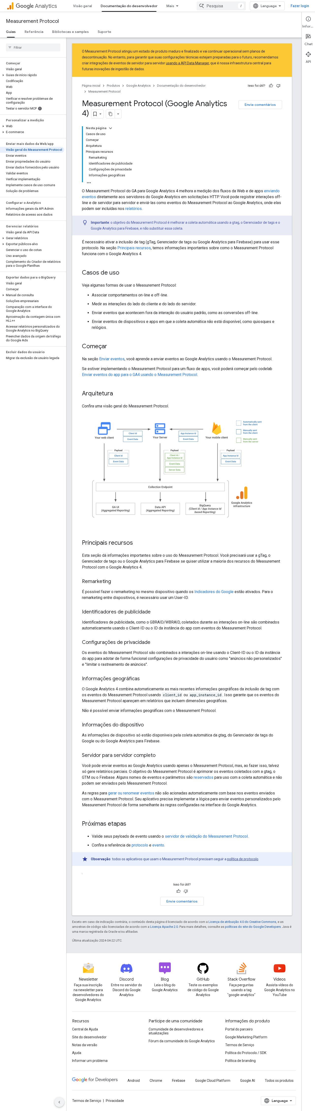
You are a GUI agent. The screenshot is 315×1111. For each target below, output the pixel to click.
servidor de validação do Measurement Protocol (206, 836)
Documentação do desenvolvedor (129, 6)
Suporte (104, 31)
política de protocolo (242, 859)
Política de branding (240, 1061)
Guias (11, 31)
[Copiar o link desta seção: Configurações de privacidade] (155, 643)
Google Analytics (138, 85)
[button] (32, 75)
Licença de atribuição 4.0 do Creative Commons (242, 922)
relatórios (133, 208)
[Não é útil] (278, 85)
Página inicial (91, 85)
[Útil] (271, 85)
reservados (203, 777)
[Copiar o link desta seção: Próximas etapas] (131, 824)
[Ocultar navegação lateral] (59, 1102)
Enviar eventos (112, 359)
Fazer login (300, 6)
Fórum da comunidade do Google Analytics (182, 1041)
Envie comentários (260, 104)
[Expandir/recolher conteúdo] (110, 128)
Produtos (113, 85)
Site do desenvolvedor (89, 1037)
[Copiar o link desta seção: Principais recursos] (138, 543)
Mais (170, 6)
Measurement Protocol (32, 21)
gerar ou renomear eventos (131, 793)
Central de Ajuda (85, 1029)
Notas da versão (84, 1045)
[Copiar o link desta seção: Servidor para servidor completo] (160, 756)
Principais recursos (134, 248)
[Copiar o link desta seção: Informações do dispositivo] (149, 725)
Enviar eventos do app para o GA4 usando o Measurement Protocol (139, 374)
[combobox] (221, 5)
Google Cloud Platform (212, 1081)
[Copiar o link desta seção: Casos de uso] (124, 273)
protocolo (140, 845)
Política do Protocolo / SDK (245, 1053)
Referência (34, 31)
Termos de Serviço (239, 1045)
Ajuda (76, 1053)
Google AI (247, 1081)
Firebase (178, 1081)
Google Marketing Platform (246, 1037)
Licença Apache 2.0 (164, 927)
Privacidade (115, 1101)
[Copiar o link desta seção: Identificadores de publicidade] (155, 612)
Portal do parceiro (239, 1029)
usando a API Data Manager (187, 63)
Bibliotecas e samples (70, 31)
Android (133, 1081)
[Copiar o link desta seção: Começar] (112, 347)
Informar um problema (90, 1061)
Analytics (46, 6)
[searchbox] (33, 47)
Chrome (156, 1081)
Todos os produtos (279, 1081)
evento (158, 845)
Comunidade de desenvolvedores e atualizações (176, 1031)
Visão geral (82, 6)
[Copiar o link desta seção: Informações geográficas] (145, 679)
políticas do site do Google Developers (253, 927)
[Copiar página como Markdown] (110, 114)
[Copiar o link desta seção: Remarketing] (116, 582)
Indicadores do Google (214, 591)
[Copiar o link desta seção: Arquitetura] (118, 394)
